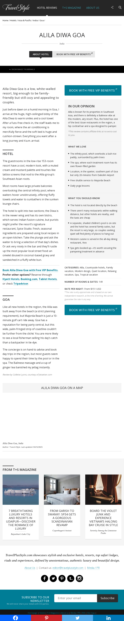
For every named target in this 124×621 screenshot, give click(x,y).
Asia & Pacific (24, 20)
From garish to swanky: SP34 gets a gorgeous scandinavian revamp (62, 518)
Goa (42, 20)
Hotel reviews (47, 8)
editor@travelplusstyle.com (68, 568)
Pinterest (62, 578)
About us (65, 613)
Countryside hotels (95, 267)
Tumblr (70, 578)
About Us (92, 8)
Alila (82, 267)
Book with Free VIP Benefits (74, 54)
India (35, 20)
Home (5, 20)
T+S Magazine (71, 8)
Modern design (82, 271)
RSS (83, 613)
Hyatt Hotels (11, 279)
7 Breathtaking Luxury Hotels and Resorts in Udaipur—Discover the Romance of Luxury (20, 519)
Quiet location (99, 271)
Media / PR (93, 568)
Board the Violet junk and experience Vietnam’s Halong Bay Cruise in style (103, 518)
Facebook (44, 578)
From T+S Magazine (19, 469)
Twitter (53, 578)
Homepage (32, 613)
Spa (77, 274)
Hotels (13, 20)
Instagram (79, 578)
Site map (91, 613)
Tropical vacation (89, 274)
